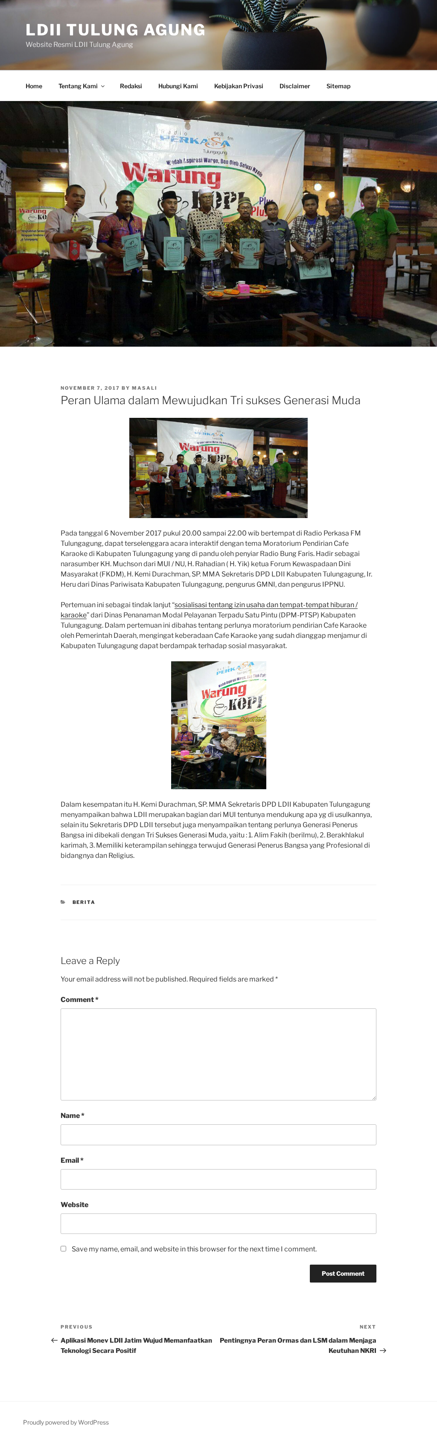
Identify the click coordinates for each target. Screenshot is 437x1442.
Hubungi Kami (178, 86)
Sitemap (338, 86)
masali (144, 388)
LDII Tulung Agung (116, 29)
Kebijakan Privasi (238, 86)
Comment (80, 1000)
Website (74, 1205)
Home (34, 86)
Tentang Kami (78, 86)
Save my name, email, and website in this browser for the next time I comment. (194, 1249)
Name (72, 1116)
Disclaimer (295, 86)
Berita (84, 902)
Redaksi (131, 86)
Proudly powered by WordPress (66, 1422)
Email (72, 1160)
